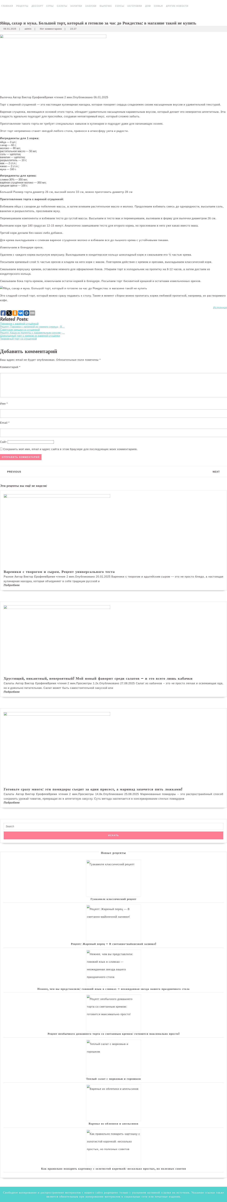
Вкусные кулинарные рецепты (118, 12)
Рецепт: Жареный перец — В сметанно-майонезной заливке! (113, 944)
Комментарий (10, 367)
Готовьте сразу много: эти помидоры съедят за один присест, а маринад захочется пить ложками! (93, 789)
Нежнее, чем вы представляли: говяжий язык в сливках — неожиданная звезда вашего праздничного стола (113, 989)
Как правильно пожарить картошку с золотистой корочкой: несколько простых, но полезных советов (113, 1168)
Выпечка (106, 6)
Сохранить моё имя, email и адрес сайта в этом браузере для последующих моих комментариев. (70, 449)
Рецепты (22, 6)
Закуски (90, 6)
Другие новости (177, 6)
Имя (4, 403)
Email (5, 422)
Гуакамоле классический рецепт (113, 899)
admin (28, 29)
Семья (158, 6)
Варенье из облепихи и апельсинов (113, 1123)
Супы (50, 6)
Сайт (3, 441)
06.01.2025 (10, 29)
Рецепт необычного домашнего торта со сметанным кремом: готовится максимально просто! (113, 1034)
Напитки (76, 6)
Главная (7, 6)
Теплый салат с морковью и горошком (113, 1079)
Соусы (119, 6)
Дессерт (37, 6)
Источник (220, 307)
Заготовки (134, 6)
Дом (148, 6)
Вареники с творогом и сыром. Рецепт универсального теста (59, 571)
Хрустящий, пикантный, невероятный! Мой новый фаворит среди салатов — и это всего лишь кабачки (98, 678)
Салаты (62, 6)
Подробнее (12, 585)
